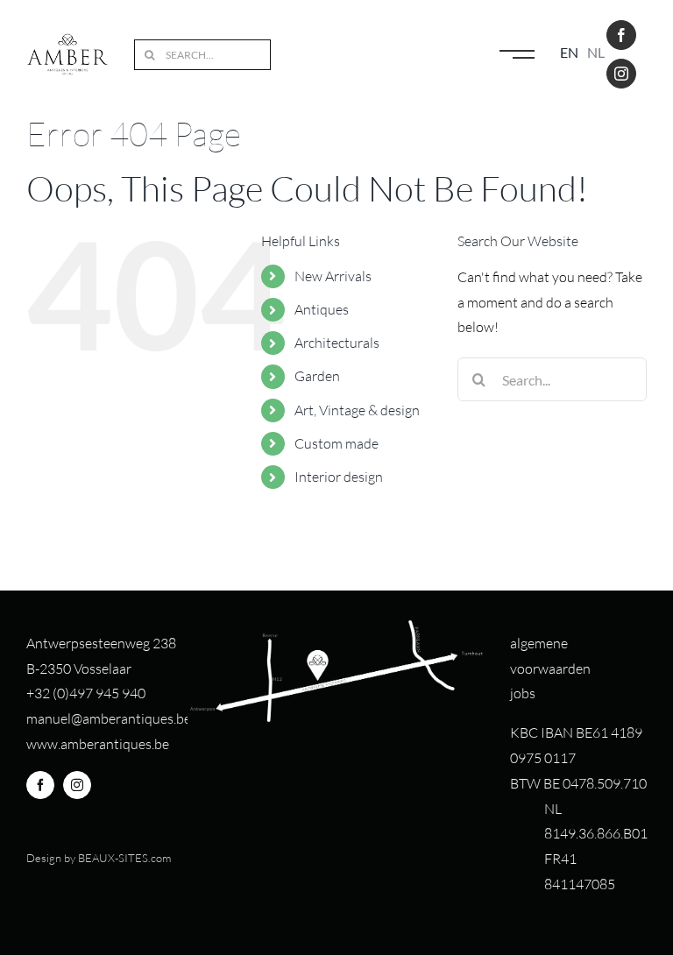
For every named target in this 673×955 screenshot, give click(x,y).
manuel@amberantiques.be (108, 718)
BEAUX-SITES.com (124, 858)
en (569, 52)
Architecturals (336, 342)
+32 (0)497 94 (68, 693)
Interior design (338, 476)
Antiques (321, 309)
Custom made (336, 443)
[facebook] (621, 35)
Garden (317, 376)
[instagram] (621, 73)
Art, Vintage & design (357, 410)
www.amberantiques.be (97, 744)
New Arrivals (333, 276)
